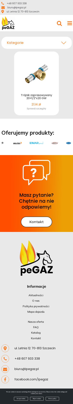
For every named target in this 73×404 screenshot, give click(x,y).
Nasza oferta (36, 321)
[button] (65, 4)
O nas (36, 300)
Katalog (36, 332)
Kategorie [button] (15, 43)
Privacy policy (52, 398)
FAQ (36, 327)
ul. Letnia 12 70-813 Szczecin (23, 11)
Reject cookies (37, 398)
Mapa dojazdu (35, 311)
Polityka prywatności (36, 306)
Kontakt (36, 338)
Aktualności (36, 295)
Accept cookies (21, 398)
